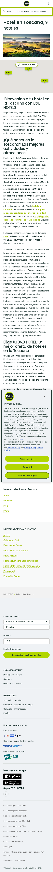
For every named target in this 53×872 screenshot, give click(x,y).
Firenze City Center (12, 545)
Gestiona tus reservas (12, 683)
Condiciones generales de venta (15, 811)
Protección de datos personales (15, 816)
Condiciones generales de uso (14, 806)
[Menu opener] (6, 3)
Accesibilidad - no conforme (14, 861)
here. (21, 439)
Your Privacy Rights (27, 475)
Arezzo (6, 495)
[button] (45, 81)
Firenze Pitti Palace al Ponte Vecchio (21, 566)
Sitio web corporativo (12, 700)
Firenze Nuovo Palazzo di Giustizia (20, 560)
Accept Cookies (27, 458)
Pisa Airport (9, 571)
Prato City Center (11, 576)
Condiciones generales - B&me (14, 826)
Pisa (5, 505)
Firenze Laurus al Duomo (15, 550)
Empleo (6, 713)
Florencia (8, 500)
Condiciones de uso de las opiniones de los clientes (22, 831)
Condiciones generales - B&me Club (16, 821)
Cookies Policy (13, 447)
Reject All (27, 467)
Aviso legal (7, 847)
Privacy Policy (30, 447)
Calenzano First (11, 540)
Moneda (7, 635)
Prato (6, 511)
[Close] (44, 396)
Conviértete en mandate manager (18, 705)
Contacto (7, 679)
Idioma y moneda (11, 616)
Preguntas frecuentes (12, 675)
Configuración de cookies (13, 842)
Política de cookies (10, 837)
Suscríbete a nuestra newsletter (26, 655)
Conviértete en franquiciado (15, 709)
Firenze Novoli (10, 555)
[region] (26, 436)
